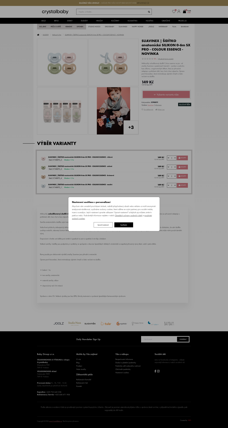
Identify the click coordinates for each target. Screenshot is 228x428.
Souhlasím (123, 225)
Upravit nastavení (103, 225)
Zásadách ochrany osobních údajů (128, 215)
